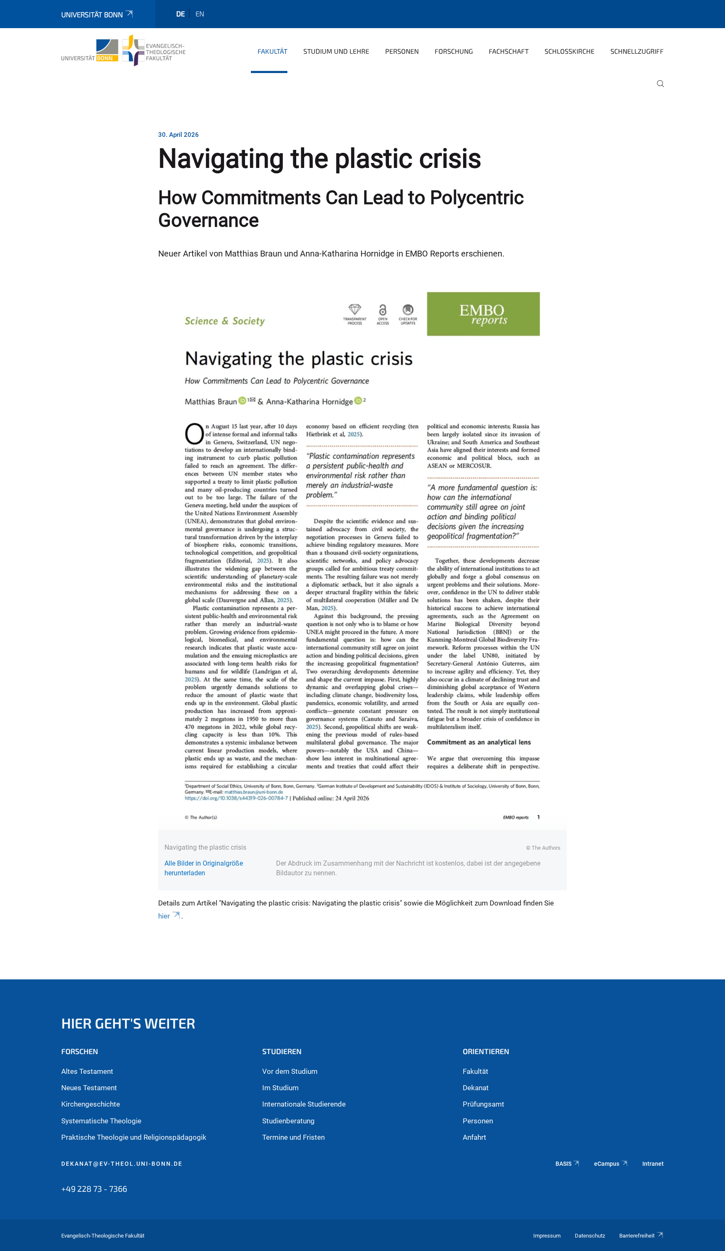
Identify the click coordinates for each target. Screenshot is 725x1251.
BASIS (563, 1163)
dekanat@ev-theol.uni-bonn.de (122, 1163)
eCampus (606, 1163)
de (180, 13)
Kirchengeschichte (90, 1104)
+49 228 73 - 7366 (94, 1188)
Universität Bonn (92, 14)
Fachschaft (509, 51)
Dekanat (476, 1088)
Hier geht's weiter (128, 1022)
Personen (402, 51)
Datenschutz (590, 1236)
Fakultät (272, 51)
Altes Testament (87, 1071)
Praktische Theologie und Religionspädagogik (133, 1137)
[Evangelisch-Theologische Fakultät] (123, 50)
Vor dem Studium (290, 1071)
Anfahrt (474, 1137)
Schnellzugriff (637, 51)
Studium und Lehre (336, 51)
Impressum (547, 1236)
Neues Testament (89, 1088)
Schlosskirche (570, 51)
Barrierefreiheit (637, 1236)
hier (164, 916)
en (200, 13)
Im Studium (280, 1088)
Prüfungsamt (483, 1104)
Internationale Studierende (304, 1104)
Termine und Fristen (293, 1137)
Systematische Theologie (101, 1121)
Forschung (454, 51)
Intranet (653, 1163)
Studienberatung (288, 1121)
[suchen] (657, 89)
